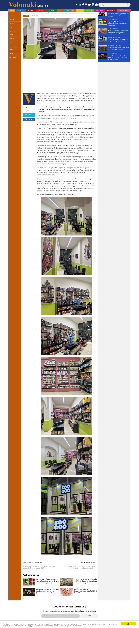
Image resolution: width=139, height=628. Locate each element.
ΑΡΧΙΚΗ (11, 10)
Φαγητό (11, 38)
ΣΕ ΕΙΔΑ (66, 10)
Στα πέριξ (12, 46)
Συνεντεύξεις (12, 57)
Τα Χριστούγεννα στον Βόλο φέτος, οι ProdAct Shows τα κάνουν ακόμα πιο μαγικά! (80, 567)
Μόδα (11, 34)
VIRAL (73, 10)
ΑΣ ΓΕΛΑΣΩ (88, 10)
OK (128, 624)
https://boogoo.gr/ (69, 194)
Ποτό (10, 42)
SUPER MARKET (123, 10)
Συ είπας (11, 23)
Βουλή (11, 53)
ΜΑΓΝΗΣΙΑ (31, 10)
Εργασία (11, 19)
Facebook (29, 119)
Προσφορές (12, 31)
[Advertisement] (59, 75)
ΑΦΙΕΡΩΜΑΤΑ (100, 10)
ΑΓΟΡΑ (60, 10)
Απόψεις (11, 15)
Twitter (29, 115)
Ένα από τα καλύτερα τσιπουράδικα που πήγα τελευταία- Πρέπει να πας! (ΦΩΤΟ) (39, 567)
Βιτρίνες (11, 27)
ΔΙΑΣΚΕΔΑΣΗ (51, 10)
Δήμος (11, 49)
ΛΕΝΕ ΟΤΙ (80, 10)
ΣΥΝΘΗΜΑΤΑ (111, 10)
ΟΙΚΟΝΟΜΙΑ (20, 10)
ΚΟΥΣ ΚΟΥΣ (40, 10)
